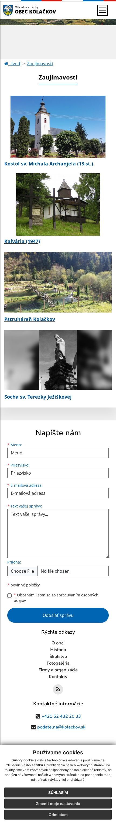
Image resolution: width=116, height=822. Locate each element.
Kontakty (58, 677)
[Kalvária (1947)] (58, 204)
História (58, 650)
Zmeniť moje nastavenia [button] (58, 803)
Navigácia (16, 10)
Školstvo (58, 656)
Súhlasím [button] (58, 792)
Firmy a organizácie (58, 670)
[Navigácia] (102, 10)
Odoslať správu (58, 615)
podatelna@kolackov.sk (61, 727)
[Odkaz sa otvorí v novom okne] (58, 689)
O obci (58, 643)
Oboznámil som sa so (56, 597)
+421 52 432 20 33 (61, 716)
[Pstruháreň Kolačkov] (58, 282)
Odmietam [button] (58, 814)
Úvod (14, 64)
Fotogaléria (58, 663)
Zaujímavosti (40, 64)
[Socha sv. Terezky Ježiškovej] (58, 360)
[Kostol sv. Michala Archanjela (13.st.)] (58, 127)
